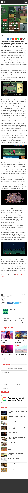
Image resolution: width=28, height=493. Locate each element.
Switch (2, 276)
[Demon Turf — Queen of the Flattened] (7, 349)
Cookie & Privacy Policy (20, 482)
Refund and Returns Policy (18, 484)
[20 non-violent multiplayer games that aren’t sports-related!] (4, 449)
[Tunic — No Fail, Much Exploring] (7, 335)
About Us (5, 482)
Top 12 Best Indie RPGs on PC (14, 458)
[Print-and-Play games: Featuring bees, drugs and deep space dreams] (4, 428)
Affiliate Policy (14, 486)
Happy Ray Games (7, 294)
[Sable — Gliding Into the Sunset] (21, 349)
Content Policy (7, 484)
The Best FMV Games (12, 432)
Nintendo (19, 294)
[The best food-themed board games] (4, 444)
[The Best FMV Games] (4, 434)
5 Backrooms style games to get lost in (16, 416)
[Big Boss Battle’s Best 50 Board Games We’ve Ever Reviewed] (4, 423)
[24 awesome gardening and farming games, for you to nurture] (4, 455)
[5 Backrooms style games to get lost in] (4, 418)
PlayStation (17, 274)
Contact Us (11, 482)
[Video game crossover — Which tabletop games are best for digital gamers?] (4, 439)
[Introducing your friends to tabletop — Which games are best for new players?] (4, 470)
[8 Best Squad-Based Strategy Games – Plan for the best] (4, 413)
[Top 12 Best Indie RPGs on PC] (4, 460)
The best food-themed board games (16, 442)
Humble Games (14, 294)
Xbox (22, 274)
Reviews (4, 20)
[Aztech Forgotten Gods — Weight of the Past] (21, 335)
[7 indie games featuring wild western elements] (4, 465)
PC (23, 294)
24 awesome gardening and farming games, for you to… (16, 454)
